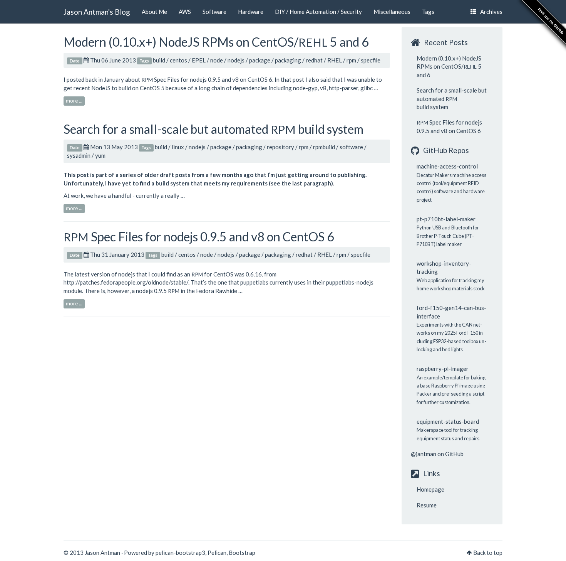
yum (100, 155)
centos (178, 60)
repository (280, 146)
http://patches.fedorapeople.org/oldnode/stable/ (126, 282)
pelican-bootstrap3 (180, 552)
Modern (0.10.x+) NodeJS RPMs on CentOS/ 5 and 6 (216, 41)
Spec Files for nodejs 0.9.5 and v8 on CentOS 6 (206, 79)
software (351, 146)
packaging (288, 60)
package (259, 60)
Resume (427, 505)
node (216, 60)
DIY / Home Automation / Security (318, 11)
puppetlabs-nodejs (349, 282)
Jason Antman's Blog (97, 11)
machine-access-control (447, 166)
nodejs (236, 60)
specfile (370, 60)
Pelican (217, 552)
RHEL (334, 60)
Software (214, 11)
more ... (74, 101)
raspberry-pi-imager (443, 368)
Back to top (487, 552)
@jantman (423, 453)
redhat (314, 60)
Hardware (250, 11)
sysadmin (78, 155)
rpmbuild (324, 146)
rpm (351, 60)
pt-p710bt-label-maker (446, 219)
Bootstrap (242, 552)
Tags (428, 11)
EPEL (199, 60)
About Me (154, 11)
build (159, 60)
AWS (185, 11)
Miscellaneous (391, 11)
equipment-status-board (448, 421)
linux (178, 146)
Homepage (430, 489)
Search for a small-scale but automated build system (213, 128)
